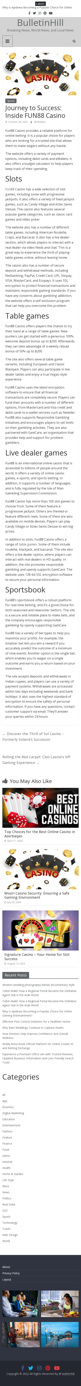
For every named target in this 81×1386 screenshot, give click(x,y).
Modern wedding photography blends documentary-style (38, 985)
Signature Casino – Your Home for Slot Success (37, 956)
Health (6, 1168)
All (3, 1095)
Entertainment (11, 1125)
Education (8, 1119)
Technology (9, 1223)
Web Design (10, 1235)
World (6, 1241)
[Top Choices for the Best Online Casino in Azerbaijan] (40, 790)
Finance (7, 1143)
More (5, 1186)
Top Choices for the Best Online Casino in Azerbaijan (39, 833)
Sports (11, 101)
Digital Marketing (13, 1113)
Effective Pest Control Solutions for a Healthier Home (36, 1021)
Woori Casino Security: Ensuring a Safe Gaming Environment (36, 895)
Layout (6, 1279)
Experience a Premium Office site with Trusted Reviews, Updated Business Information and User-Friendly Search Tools (38, 1058)
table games (28, 544)
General (7, 1162)
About (6, 1267)
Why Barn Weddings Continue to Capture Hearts (33, 1027)
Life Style (8, 1180)
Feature (7, 1137)
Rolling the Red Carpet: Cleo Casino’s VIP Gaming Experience (36, 759)
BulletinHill (40, 22)
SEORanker (40, 122)
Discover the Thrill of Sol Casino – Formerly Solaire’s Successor (33, 736)
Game (6, 1156)
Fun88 (9, 189)
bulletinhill (68, 1374)
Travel (6, 1229)
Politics (6, 1198)
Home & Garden (12, 1174)
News (6, 1192)
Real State (8, 1204)
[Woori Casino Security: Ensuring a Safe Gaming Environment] (40, 851)
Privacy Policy (11, 1273)
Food (5, 1149)
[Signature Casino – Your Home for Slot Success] (40, 913)
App (4, 1101)
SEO (5, 1210)
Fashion (7, 1131)
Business (8, 1107)
